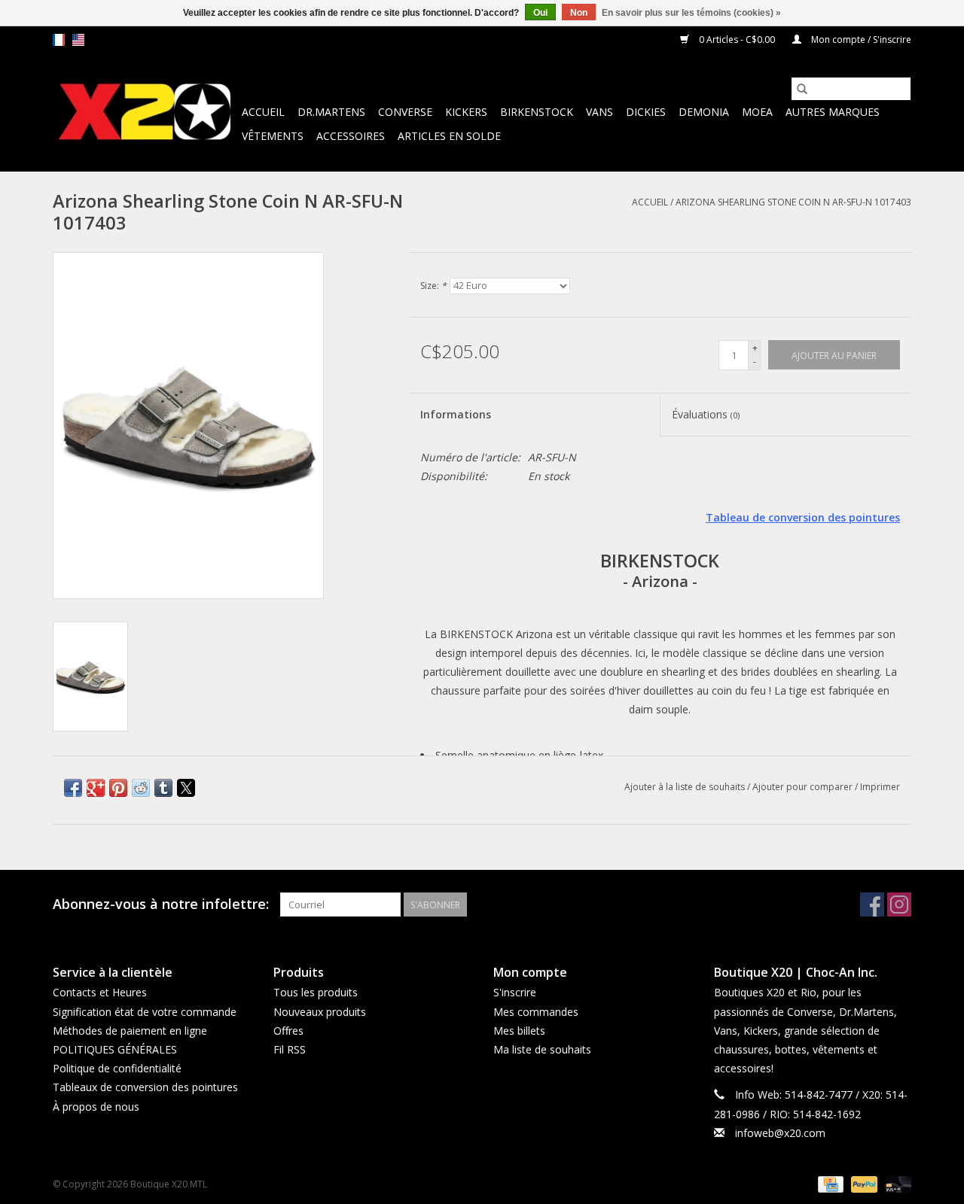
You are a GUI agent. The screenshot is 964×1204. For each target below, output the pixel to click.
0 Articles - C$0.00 (737, 39)
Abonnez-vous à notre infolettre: (161, 904)
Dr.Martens (331, 112)
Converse (405, 112)
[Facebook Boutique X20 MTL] (872, 904)
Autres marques (833, 112)
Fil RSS (289, 1049)
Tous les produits (315, 992)
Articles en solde (449, 136)
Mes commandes (535, 1012)
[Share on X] (186, 788)
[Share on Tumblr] (163, 788)
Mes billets (519, 1030)
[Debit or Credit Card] (895, 1183)
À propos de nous (96, 1106)
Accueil (263, 112)
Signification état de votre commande (144, 1012)
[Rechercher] (802, 89)
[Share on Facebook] (73, 788)
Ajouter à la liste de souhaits (685, 786)
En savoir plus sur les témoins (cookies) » (691, 13)
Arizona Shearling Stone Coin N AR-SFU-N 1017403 (793, 202)
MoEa (757, 112)
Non (578, 13)
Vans (599, 112)
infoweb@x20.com (780, 1133)
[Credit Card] (829, 1183)
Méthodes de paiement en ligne (130, 1030)
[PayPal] (863, 1183)
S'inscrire (514, 992)
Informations (455, 414)
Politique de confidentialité (117, 1068)
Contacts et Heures (100, 992)
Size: (433, 285)
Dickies (646, 112)
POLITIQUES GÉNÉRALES (115, 1049)
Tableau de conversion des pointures (803, 517)
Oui (540, 13)
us (78, 40)
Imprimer (880, 786)
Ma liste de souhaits (542, 1049)
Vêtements (273, 136)
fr (59, 40)
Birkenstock (536, 112)
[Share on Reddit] (141, 788)
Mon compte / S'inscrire (860, 39)
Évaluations (706, 414)
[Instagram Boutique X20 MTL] (899, 904)
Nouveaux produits (319, 1012)
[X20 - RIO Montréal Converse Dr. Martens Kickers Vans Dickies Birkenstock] (145, 112)
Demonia (704, 112)
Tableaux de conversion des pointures (145, 1087)
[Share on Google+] (96, 788)
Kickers (466, 112)
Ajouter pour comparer (803, 786)
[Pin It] (118, 788)
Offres (288, 1030)
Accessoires (350, 136)
